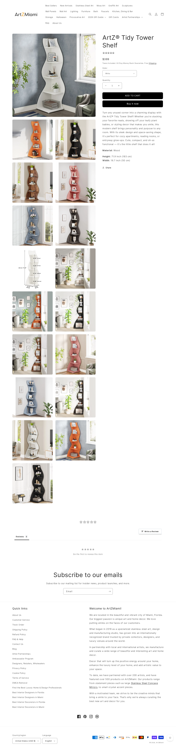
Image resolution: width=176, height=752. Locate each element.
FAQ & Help (17, 639)
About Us (16, 615)
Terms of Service (20, 678)
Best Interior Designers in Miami (27, 697)
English (48, 741)
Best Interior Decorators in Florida (28, 702)
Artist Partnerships (21, 654)
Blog (14, 649)
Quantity (106, 80)
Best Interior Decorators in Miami (28, 707)
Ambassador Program (22, 658)
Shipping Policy (20, 629)
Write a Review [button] (152, 531)
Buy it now (133, 103)
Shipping (152, 63)
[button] (96, 17)
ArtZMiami (160, 742)
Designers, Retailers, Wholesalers (28, 663)
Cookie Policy (19, 673)
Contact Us (17, 644)
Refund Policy (19, 634)
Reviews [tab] (20, 536)
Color (104, 68)
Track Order (18, 624)
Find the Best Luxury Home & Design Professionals (37, 687)
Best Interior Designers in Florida (28, 692)
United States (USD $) (25, 741)
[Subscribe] (110, 591)
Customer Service (21, 620)
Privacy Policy (19, 668)
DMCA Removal (19, 683)
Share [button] (108, 167)
